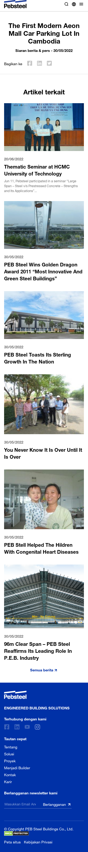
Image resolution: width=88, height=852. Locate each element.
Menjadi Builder (17, 767)
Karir (8, 781)
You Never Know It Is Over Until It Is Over (43, 453)
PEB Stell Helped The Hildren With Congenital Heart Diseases (41, 548)
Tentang (10, 746)
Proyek (10, 760)
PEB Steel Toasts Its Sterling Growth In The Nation (37, 357)
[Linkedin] (17, 726)
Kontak (10, 774)
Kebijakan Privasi (38, 841)
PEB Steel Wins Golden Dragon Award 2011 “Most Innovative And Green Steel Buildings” (43, 270)
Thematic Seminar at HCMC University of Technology (37, 169)
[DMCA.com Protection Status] (16, 833)
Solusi (9, 753)
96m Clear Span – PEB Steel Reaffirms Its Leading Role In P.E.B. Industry (38, 650)
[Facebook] (6, 726)
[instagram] (37, 727)
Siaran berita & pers (32, 50)
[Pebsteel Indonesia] (37, 695)
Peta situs (12, 841)
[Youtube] (27, 727)
